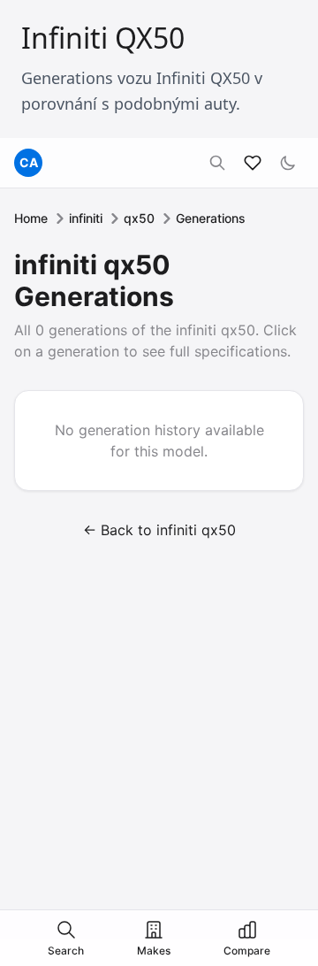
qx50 (139, 218)
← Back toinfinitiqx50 (159, 530)
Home (31, 218)
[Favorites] (253, 163)
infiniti (85, 218)
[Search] (217, 163)
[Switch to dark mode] (288, 163)
